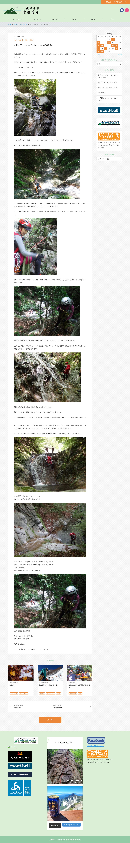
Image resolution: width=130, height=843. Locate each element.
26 (116, 48)
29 (102, 51)
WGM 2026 (101, 93)
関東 (31, 40)
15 (102, 45)
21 (98, 48)
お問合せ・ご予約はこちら (115, 2)
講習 (26, 40)
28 (98, 51)
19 (116, 45)
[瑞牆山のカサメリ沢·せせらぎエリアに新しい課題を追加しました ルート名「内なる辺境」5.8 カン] (65, 766)
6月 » (120, 54)
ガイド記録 (18, 40)
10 (109, 42)
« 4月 (98, 54)
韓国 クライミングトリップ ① (107, 88)
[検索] (120, 64)
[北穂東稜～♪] (65, 803)
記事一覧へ (50, 720)
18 (113, 45)
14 (98, 45)
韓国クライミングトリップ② (107, 82)
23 (105, 48)
